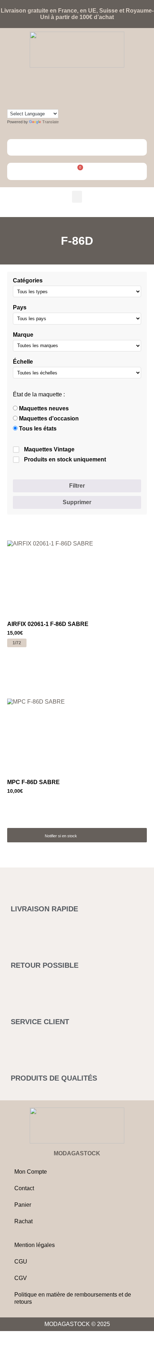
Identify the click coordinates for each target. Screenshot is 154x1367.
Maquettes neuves (43, 408)
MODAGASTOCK (77, 1153)
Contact (24, 1188)
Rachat (23, 1221)
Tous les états (37, 428)
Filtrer (77, 486)
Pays (20, 307)
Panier (22, 1205)
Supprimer (77, 502)
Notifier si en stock (61, 836)
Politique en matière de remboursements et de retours (72, 1298)
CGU (20, 1261)
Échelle (23, 362)
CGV (20, 1278)
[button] (77, 197)
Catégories (28, 280)
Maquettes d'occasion (48, 418)
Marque (23, 335)
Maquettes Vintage (49, 449)
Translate (50, 122)
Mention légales (34, 1245)
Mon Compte (30, 1172)
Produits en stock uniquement (65, 459)
